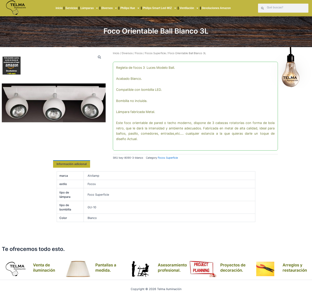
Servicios (71, 8)
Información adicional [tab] (72, 164)
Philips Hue (127, 8)
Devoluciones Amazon (216, 8)
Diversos (107, 8)
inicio (59, 8)
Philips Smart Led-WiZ (157, 8)
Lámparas (87, 8)
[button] (99, 57)
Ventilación (187, 8)
